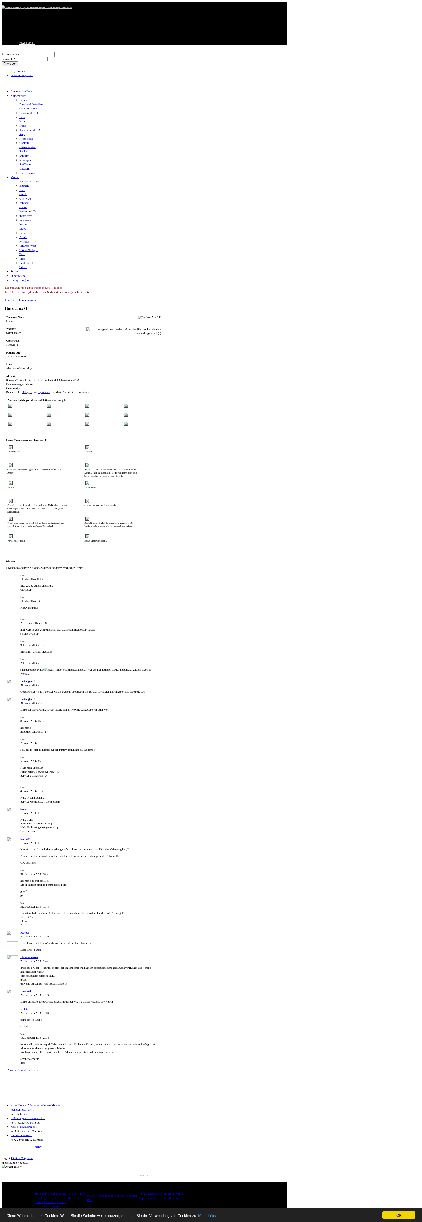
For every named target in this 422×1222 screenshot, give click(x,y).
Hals (22, 117)
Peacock (24, 932)
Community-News (21, 91)
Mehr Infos (207, 1215)
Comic (23, 194)
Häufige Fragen (20, 280)
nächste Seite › (17, 1070)
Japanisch (25, 220)
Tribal (23, 267)
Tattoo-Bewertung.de (49, 1206)
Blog (90, 1200)
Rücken (24, 151)
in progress (25, 215)
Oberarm (24, 142)
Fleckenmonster (29, 957)
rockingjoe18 (27, 681)
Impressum (145, 1198)
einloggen (27, 392)
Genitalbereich (28, 108)
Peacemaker (27, 991)
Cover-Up (25, 198)
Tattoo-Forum (129, 1195)
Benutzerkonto (28, 300)
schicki (24, 1009)
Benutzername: (12, 54)
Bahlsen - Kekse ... (21, 1135)
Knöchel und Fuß (29, 130)
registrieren (44, 392)
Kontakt (180, 1193)
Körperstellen (19, 95)
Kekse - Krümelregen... (24, 1126)
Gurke (23, 207)
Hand (22, 121)
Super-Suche (18, 275)
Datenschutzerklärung (166, 1198)
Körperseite (26, 138)
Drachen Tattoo (76, 1193)
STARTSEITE (27, 43)
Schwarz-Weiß (27, 245)
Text (22, 254)
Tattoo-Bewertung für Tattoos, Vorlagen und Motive (49, 7)
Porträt (23, 237)
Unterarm (24, 168)
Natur (22, 233)
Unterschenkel (27, 173)
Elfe (37, 1198)
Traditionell (26, 262)
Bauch (23, 100)
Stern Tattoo (42, 1193)
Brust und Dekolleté (31, 104)
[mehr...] (61, 1202)
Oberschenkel (27, 147)
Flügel (45, 1198)
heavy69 (25, 839)
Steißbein (25, 164)
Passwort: (8, 59)
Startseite (10, 300)
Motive (15, 177)
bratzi (23, 809)
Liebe (22, 228)
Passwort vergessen (22, 75)
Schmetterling (58, 1198)
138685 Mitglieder (22, 1158)
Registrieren (18, 71)
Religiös (24, 241)
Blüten (39, 1202)
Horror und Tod (28, 211)
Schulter (24, 155)
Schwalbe (50, 1202)
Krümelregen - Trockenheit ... (28, 1118)
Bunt (22, 190)
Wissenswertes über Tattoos (103, 1195)
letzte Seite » (31, 1070)
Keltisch (24, 224)
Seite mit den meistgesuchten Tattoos (69, 292)
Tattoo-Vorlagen (28, 250)
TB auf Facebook (149, 1193)
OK (399, 1215)
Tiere (22, 258)
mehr (38, 1146)
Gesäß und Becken (30, 113)
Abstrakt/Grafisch (29, 181)
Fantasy (24, 202)
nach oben (144, 1175)
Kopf (22, 134)
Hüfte (22, 125)
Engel (62, 1193)
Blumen (24, 185)
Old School (74, 1198)
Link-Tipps (167, 1193)
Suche (14, 271)
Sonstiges (25, 160)
